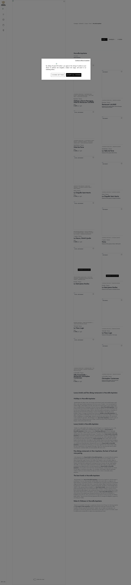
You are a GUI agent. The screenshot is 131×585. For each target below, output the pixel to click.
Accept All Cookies (74, 75)
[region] (66, 69)
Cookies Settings (58, 75)
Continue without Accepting (82, 60)
